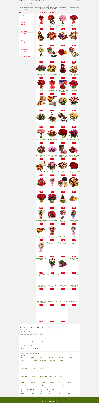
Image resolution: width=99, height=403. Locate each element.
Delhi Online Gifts (49, 401)
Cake (65, 2)
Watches (69, 382)
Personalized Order (58, 399)
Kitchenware (33, 385)
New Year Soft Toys (24, 40)
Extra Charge (66, 399)
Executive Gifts (70, 384)
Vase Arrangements (43, 360)
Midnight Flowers (33, 382)
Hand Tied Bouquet (34, 360)
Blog (71, 399)
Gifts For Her (61, 382)
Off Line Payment (50, 399)
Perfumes (69, 385)
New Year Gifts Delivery (25, 372)
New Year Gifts (61, 376)
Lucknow (60, 393)
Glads (22, 360)
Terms (38, 399)
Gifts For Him (51, 382)
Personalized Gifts (62, 385)
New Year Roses (24, 33)
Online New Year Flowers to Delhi (58, 333)
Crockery (41, 384)
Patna (69, 393)
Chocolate (72, 2)
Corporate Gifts (51, 385)
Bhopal (50, 393)
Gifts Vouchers (23, 387)
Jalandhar (41, 393)
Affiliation (28, 399)
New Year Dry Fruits (24, 44)
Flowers (61, 2)
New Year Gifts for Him (25, 49)
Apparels (22, 384)
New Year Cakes (24, 35)
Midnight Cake (42, 382)
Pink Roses (23, 20)
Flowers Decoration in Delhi (25, 56)
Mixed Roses (23, 26)
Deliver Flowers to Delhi (30, 333)
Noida (31, 391)
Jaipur (69, 391)
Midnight (22, 382)
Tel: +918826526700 (76, 0)
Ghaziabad (51, 391)
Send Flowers (23, 355)
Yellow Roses (23, 24)
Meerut (60, 391)
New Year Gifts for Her (25, 51)
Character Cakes (24, 368)
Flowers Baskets (52, 360)
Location (33, 399)
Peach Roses (23, 29)
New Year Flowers (24, 31)
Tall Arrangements (61, 360)
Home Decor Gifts (43, 385)
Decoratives (32, 384)
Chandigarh (32, 393)
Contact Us (43, 399)
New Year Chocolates (24, 38)
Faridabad (41, 391)
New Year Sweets (24, 42)
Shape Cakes (33, 368)
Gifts (68, 2)
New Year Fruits (23, 47)
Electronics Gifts (24, 385)
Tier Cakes (41, 368)
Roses (22, 17)
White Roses (23, 22)
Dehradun (22, 393)
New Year (77, 2)
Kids (59, 384)
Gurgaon (22, 391)
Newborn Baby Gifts (52, 384)
